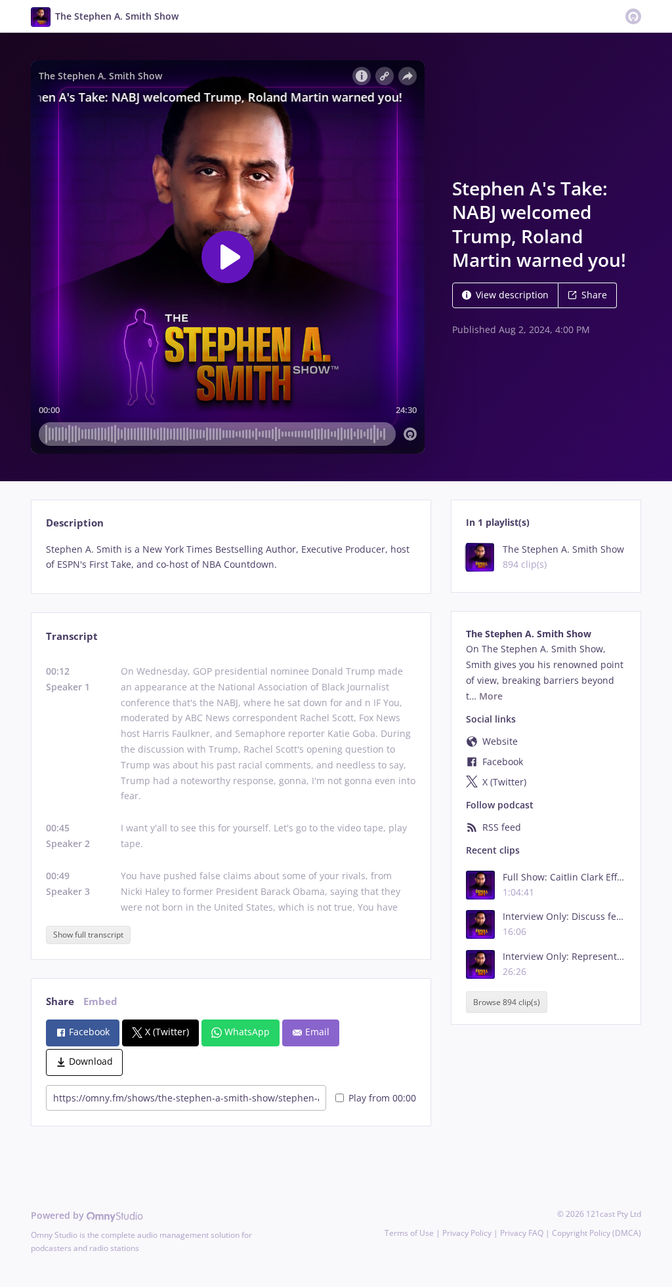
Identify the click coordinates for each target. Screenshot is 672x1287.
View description (512, 294)
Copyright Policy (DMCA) (596, 1232)
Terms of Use (409, 1232)
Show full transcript (88, 934)
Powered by (59, 1215)
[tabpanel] (230, 557)
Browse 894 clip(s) (506, 1002)
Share (594, 294)
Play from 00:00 (382, 1098)
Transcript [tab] (72, 636)
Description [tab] (75, 523)
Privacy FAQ (521, 1232)
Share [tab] (60, 1001)
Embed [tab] (100, 1001)
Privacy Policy (467, 1232)
